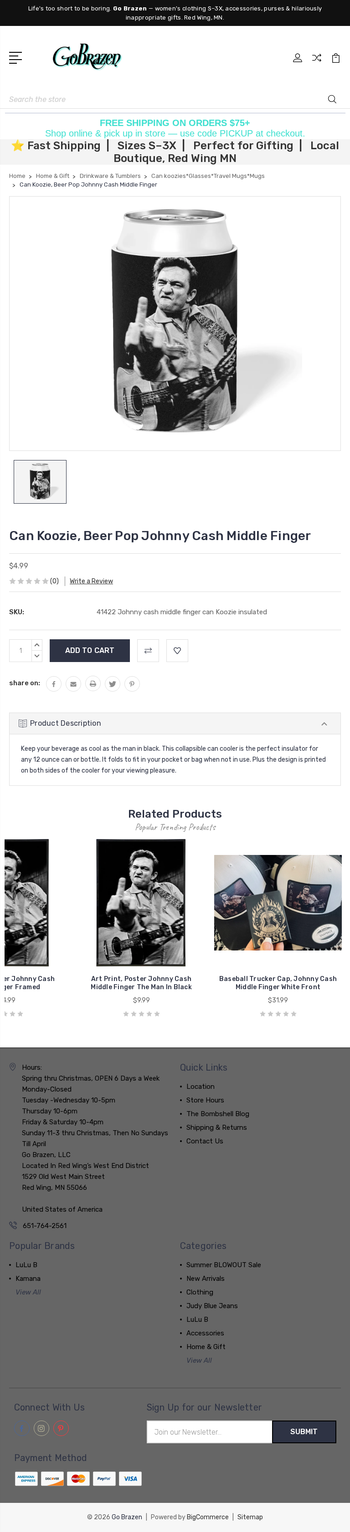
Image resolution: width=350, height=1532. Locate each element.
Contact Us (204, 1141)
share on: (24, 683)
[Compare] (317, 63)
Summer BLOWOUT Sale (223, 1265)
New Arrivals (205, 1278)
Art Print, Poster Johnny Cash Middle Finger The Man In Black (141, 983)
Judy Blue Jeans (212, 1306)
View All (28, 1292)
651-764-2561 (45, 1226)
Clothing (199, 1292)
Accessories (205, 1333)
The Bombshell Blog (217, 1114)
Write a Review (91, 581)
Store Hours (205, 1100)
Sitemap (250, 1517)
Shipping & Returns (216, 1127)
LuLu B (26, 1265)
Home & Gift (206, 1347)
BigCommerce (208, 1517)
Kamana (28, 1278)
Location (200, 1086)
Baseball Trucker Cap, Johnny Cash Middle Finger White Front (278, 983)
